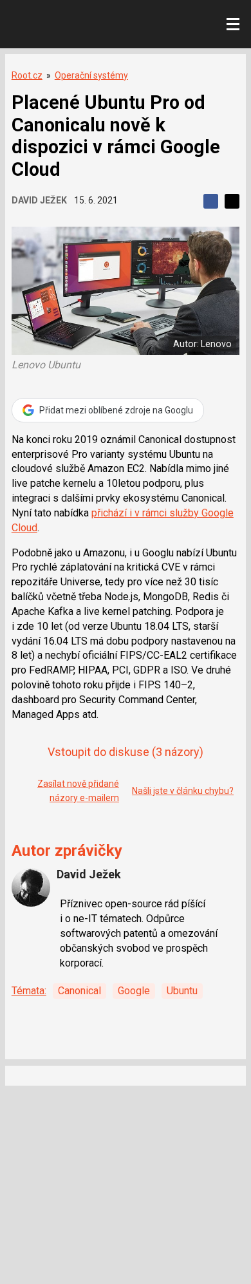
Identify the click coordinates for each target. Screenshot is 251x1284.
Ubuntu (182, 991)
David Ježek (39, 200)
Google (134, 991)
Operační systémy (91, 75)
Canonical (79, 991)
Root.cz (27, 75)
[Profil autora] (31, 887)
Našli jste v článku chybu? (183, 791)
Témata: (29, 991)
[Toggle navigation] (233, 24)
